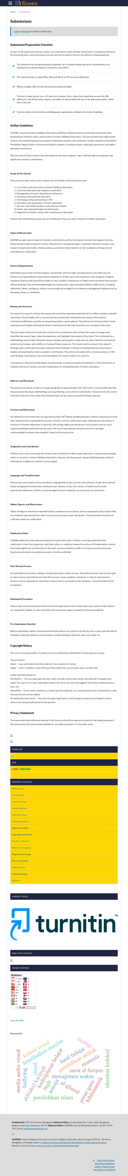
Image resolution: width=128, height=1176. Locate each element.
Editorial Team (18, 788)
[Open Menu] (10, 3)
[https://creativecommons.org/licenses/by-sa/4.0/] (13, 1134)
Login (16, 31)
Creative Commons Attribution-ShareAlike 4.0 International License (73, 1142)
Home (13, 12)
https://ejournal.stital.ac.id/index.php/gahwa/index (54, 1145)
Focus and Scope (19, 802)
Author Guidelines (19, 808)
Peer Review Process (20, 841)
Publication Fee (18, 867)
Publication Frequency (21, 848)
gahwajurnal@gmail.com (36, 1128)
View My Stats (17, 1020)
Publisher (16, 880)
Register (26, 31)
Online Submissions (20, 821)
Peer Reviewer (18, 795)
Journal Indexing (19, 874)
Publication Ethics (19, 815)
